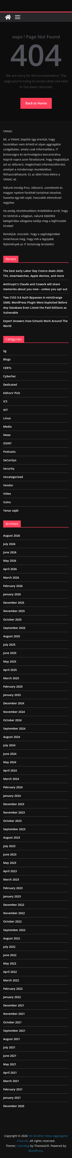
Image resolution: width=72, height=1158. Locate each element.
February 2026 (13, 586)
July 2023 (9, 846)
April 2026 (10, 569)
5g (4, 351)
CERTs (7, 368)
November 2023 (14, 812)
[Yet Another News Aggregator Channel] (8, 17)
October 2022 (12, 921)
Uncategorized (13, 477)
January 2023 (12, 896)
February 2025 (13, 686)
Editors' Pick (11, 393)
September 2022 (14, 930)
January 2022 (12, 997)
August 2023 (11, 837)
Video (7, 493)
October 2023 (12, 821)
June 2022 (9, 955)
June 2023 (9, 854)
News (7, 435)
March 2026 (11, 577)
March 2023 (11, 879)
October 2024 (12, 720)
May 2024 (9, 762)
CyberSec (9, 376)
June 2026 (9, 552)
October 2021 (12, 1022)
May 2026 (9, 560)
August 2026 (11, 535)
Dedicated (10, 384)
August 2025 (11, 636)
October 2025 (12, 619)
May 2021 (9, 1064)
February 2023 (13, 888)
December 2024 (13, 703)
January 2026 (12, 594)
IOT (5, 410)
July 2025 (9, 644)
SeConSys (9, 460)
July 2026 (9, 544)
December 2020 (13, 1106)
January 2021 (12, 1098)
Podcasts (9, 451)
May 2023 (9, 863)
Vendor (8, 485)
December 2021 (13, 1005)
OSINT (7, 443)
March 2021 (11, 1081)
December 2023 (13, 804)
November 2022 (14, 913)
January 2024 (12, 796)
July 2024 (9, 745)
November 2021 (14, 1014)
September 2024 (14, 728)
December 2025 (13, 602)
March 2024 (11, 779)
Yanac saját (11, 510)
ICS (5, 401)
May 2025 (9, 661)
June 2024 (9, 754)
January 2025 (12, 695)
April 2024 (10, 770)
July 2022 (9, 947)
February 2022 (13, 989)
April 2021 (10, 1072)
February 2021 (13, 1089)
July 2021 (9, 1047)
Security (8, 468)
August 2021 (11, 1039)
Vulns (7, 502)
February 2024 (13, 787)
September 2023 (14, 829)
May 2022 (9, 963)
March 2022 (11, 980)
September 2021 (14, 1030)
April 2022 (10, 972)
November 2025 (14, 611)
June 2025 (9, 653)
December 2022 (13, 905)
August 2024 (11, 737)
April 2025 (10, 670)
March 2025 (11, 678)
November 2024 (14, 712)
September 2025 (14, 628)
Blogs (7, 359)
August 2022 (11, 938)
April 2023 (10, 871)
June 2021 (9, 1056)
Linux (7, 418)
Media (7, 426)
